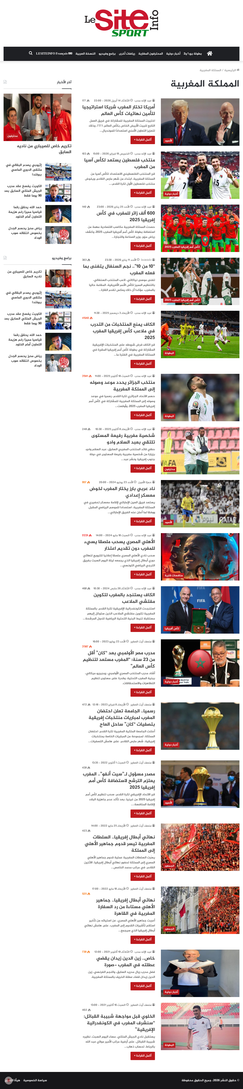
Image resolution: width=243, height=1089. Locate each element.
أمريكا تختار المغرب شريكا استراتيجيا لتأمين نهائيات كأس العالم (118, 110)
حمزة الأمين (144, 482)
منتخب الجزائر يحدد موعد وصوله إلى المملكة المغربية (122, 386)
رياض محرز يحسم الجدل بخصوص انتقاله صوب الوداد (25, 233)
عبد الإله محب (143, 100)
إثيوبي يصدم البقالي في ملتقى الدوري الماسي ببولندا (24, 169)
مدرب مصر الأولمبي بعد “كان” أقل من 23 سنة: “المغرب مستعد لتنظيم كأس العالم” (119, 659)
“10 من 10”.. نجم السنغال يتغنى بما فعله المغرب (119, 270)
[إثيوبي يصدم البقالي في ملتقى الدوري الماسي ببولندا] (58, 172)
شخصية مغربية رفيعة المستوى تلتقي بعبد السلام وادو (123, 439)
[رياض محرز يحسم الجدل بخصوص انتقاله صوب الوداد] (58, 235)
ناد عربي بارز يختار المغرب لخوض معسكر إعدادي (122, 492)
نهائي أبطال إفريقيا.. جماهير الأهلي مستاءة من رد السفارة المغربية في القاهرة (125, 907)
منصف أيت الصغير (141, 641)
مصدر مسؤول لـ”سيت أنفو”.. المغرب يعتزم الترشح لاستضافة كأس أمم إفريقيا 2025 (119, 781)
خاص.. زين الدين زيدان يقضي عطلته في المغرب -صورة (125, 962)
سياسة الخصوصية (35, 1080)
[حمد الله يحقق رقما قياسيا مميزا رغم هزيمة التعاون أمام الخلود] (58, 214)
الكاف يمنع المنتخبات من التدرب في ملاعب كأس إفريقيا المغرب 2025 (122, 331)
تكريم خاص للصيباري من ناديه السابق (44, 149)
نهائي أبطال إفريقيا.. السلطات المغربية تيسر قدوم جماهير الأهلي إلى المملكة (120, 844)
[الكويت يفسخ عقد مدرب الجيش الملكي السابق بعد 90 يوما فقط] (58, 193)
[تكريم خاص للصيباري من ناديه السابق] (58, 278)
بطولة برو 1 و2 (193, 53)
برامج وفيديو (107, 53)
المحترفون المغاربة (150, 53)
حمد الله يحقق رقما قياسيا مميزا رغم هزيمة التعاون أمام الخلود (25, 212)
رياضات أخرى (127, 53)
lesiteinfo (146, 260)
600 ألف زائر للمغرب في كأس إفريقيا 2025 (126, 217)
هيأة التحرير (12, 1080)
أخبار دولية (173, 53)
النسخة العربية (85, 53)
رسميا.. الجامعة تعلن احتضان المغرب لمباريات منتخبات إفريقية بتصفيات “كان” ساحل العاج (122, 717)
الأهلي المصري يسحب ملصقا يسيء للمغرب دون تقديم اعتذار (119, 545)
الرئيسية (230, 70)
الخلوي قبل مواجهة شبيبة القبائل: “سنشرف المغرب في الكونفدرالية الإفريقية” (119, 1023)
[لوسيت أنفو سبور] (121, 23)
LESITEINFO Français (52, 53)
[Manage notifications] (8, 1080)
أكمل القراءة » (142, 139)
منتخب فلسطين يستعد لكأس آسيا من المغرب (119, 163)
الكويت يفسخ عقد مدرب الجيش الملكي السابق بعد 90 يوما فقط (23, 190)
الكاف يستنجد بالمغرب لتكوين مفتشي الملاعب (124, 598)
